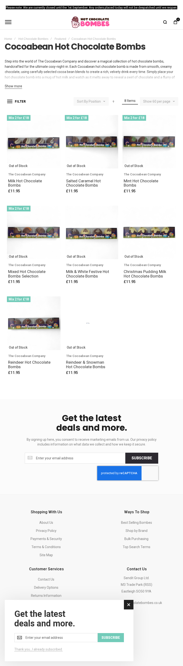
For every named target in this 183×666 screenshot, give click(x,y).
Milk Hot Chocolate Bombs (25, 183)
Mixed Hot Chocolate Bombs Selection (27, 273)
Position (95, 101)
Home (8, 39)
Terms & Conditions (46, 547)
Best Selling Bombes (136, 522)
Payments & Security (46, 539)
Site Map (46, 555)
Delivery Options (46, 587)
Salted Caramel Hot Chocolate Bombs (83, 183)
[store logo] (90, 22)
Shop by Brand (136, 531)
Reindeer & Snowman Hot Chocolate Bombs (85, 364)
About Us (46, 522)
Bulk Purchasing (136, 539)
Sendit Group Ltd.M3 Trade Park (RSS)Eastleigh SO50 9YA (136, 584)
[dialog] (69, 630)
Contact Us (46, 579)
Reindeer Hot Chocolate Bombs (29, 364)
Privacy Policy (46, 531)
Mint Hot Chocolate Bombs (141, 183)
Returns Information (46, 596)
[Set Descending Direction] (113, 101)
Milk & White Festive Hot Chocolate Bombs (87, 273)
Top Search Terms (136, 547)
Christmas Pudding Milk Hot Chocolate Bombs (145, 273)
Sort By (82, 101)
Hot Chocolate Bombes (33, 39)
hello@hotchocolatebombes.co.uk (136, 603)
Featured (60, 39)
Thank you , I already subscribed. (38, 649)
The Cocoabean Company (26, 174)
